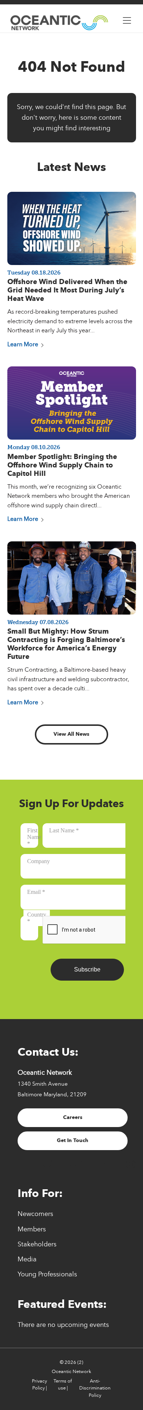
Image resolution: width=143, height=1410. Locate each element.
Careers (72, 1117)
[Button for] (126, 19)
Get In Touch (72, 1140)
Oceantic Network (71, 1371)
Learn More (22, 344)
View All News (71, 734)
